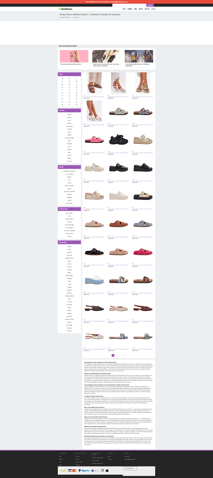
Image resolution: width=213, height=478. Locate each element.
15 (124, 355)
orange (69, 143)
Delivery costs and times (97, 457)
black (69, 117)
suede (69, 200)
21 (76, 78)
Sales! (153, 9)
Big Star (69, 255)
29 (69, 87)
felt (69, 180)
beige (69, 114)
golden (69, 129)
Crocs (69, 264)
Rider (69, 310)
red (69, 152)
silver (69, 155)
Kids (60, 456)
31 (62, 90)
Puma (69, 307)
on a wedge (69, 227)
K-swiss (69, 287)
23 (69, 81)
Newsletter (126, 456)
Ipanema (69, 278)
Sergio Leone (69, 319)
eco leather (69, 174)
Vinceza (69, 328)
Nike (69, 299)
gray (69, 132)
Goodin (69, 269)
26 (69, 84)
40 (62, 99)
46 (62, 104)
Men (60, 462)
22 (62, 81)
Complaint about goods (97, 463)
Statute (77, 459)
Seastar (69, 316)
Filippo (69, 267)
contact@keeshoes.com (118, 2)
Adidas (69, 246)
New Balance (69, 296)
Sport (60, 465)
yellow (69, 161)
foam (69, 183)
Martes (69, 290)
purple (69, 149)
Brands (147, 9)
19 (62, 78)
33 (76, 90)
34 (62, 93)
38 (69, 96)
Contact (77, 456)
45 (76, 101)
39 (76, 96)
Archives (110, 459)
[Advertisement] (50, 32)
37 (62, 96)
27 (76, 84)
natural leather (69, 191)
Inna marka (69, 275)
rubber (69, 197)
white (69, 158)
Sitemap (78, 465)
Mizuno (69, 293)
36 (76, 93)
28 (62, 87)
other (69, 236)
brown (69, 123)
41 (69, 99)
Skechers (69, 325)
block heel (69, 213)
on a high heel (69, 225)
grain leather (69, 185)
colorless (69, 126)
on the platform (69, 230)
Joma (69, 284)
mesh (69, 188)
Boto (69, 261)
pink (69, 146)
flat (69, 216)
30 (76, 87)
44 (69, 101)
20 (69, 78)
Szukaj (150, 5)
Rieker (69, 313)
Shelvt (69, 322)
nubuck (69, 194)
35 (69, 93)
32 (69, 90)
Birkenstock (69, 258)
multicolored (69, 138)
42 (76, 99)
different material (69, 171)
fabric (69, 177)
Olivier (69, 302)
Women (61, 459)
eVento (69, 331)
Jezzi (69, 281)
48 (76, 104)
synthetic (69, 203)
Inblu (69, 272)
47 (69, 104)
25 (62, 84)
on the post (69, 233)
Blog (109, 456)
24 (76, 81)
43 (62, 101)
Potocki (69, 304)
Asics (69, 249)
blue (69, 120)
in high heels (69, 219)
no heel (69, 222)
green (69, 135)
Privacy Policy (79, 462)
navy (69, 141)
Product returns (95, 460)
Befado (69, 252)
